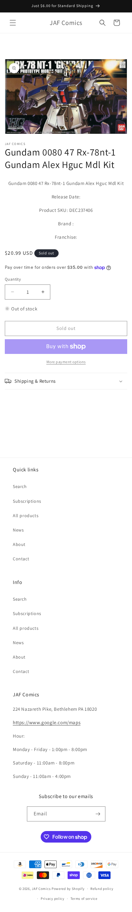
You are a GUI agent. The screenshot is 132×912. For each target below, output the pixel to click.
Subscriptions (27, 501)
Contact (21, 559)
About (19, 544)
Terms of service (83, 898)
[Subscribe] (98, 813)
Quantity (13, 279)
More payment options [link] (66, 361)
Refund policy (101, 888)
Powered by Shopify (68, 888)
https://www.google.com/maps (46, 722)
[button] (13, 23)
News (18, 530)
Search (20, 486)
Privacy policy (52, 898)
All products (25, 515)
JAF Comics (41, 888)
